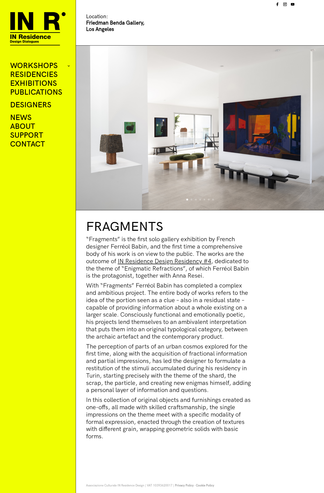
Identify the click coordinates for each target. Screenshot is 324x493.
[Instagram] (285, 6)
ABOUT (22, 127)
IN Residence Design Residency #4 (164, 261)
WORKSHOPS (34, 66)
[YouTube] (293, 6)
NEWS (21, 118)
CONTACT (27, 144)
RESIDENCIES (34, 75)
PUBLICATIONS (36, 93)
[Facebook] (277, 6)
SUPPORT (26, 136)
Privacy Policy (184, 485)
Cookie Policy (205, 485)
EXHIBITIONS (33, 84)
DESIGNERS (30, 105)
